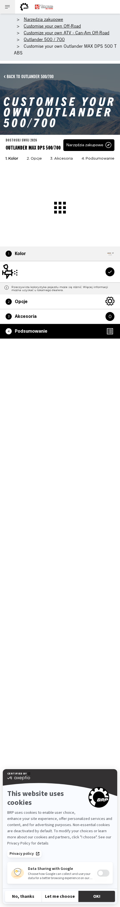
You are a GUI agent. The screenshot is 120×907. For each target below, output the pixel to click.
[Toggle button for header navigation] (7, 7)
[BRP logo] (24, 7)
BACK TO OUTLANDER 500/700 (30, 76)
